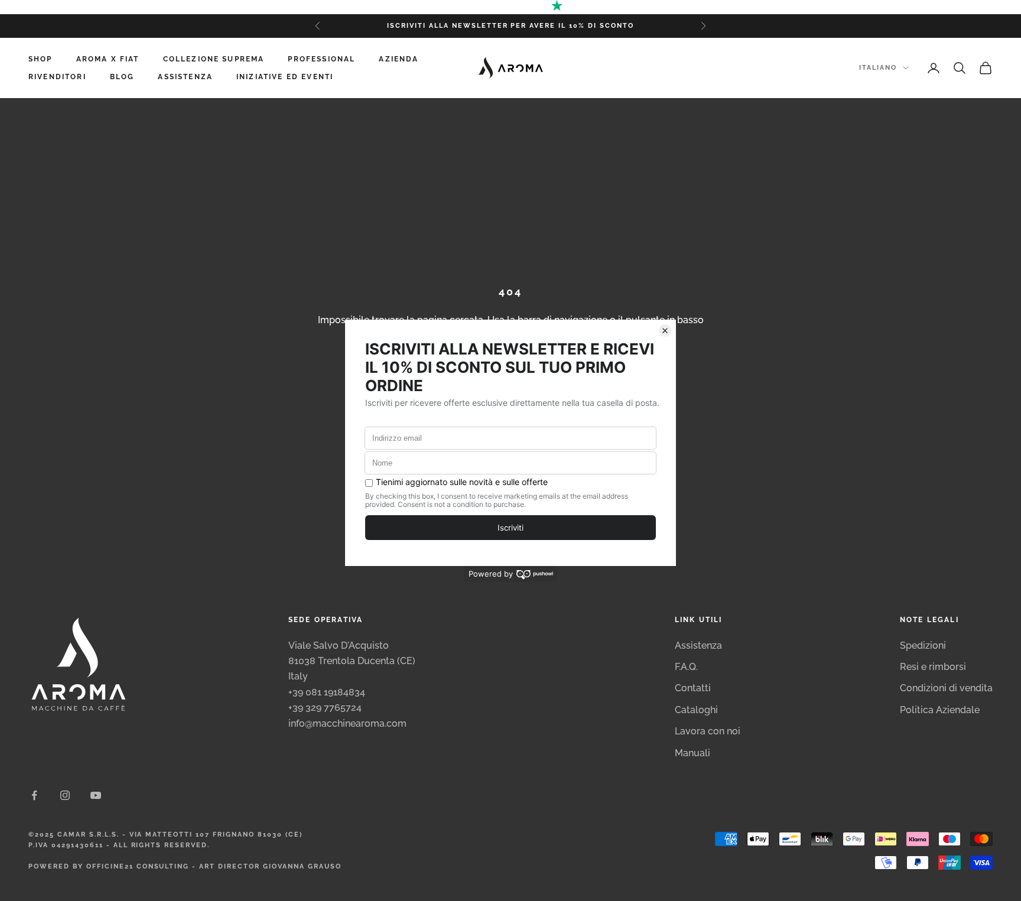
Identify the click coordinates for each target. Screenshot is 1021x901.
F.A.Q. (686, 666)
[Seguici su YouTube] (96, 795)
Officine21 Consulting (138, 866)
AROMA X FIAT (107, 59)
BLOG (122, 77)
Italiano (878, 67)
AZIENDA (398, 59)
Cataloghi (696, 709)
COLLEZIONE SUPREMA (214, 59)
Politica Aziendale (940, 709)
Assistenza (698, 645)
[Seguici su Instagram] (65, 795)
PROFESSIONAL (321, 59)
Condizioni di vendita (946, 688)
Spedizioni (923, 645)
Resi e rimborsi (933, 666)
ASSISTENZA (185, 77)
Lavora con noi (707, 731)
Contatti (693, 688)
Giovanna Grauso (302, 866)
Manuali (692, 753)
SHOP (40, 59)
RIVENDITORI (57, 77)
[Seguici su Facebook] (34, 795)
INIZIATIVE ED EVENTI (284, 77)
